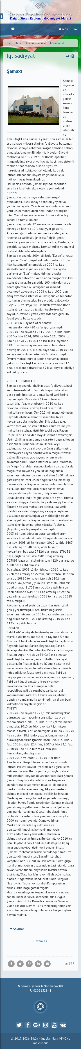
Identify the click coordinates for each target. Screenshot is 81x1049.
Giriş (64, 29)
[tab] (40, 929)
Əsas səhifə (14, 43)
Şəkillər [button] (18, 929)
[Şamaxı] (47, 963)
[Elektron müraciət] (40, 1006)
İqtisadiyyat (57, 43)
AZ (76, 29)
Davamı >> (40, 941)
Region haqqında (35, 43)
